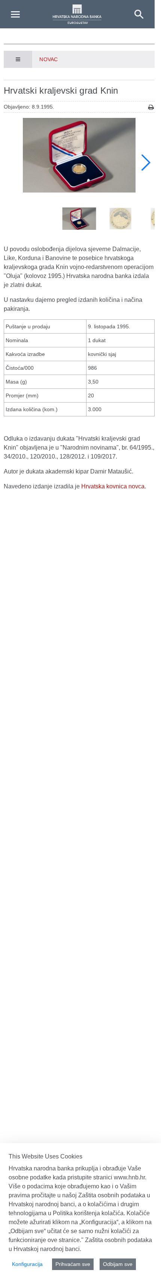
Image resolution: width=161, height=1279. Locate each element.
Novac (48, 59)
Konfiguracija (27, 1264)
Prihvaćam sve (72, 1264)
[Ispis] (151, 107)
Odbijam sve (118, 1264)
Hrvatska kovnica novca (113, 486)
